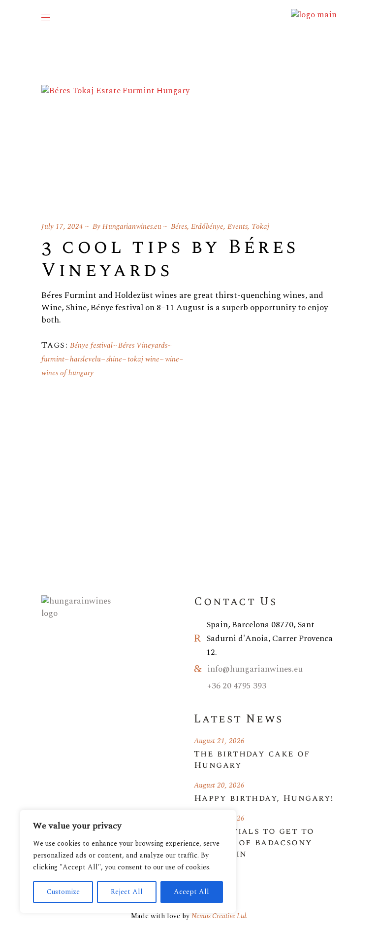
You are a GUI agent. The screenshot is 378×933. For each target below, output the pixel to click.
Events (237, 226)
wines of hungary (67, 373)
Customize (63, 892)
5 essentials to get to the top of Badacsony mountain (254, 842)
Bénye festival (91, 345)
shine (114, 359)
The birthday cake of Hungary (252, 759)
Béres (179, 226)
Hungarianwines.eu (131, 226)
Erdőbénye (207, 226)
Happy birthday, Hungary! (264, 798)
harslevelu (85, 359)
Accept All (191, 892)
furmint (52, 359)
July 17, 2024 (62, 226)
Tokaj (260, 226)
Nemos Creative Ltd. (219, 916)
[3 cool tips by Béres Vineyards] (115, 141)
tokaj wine (143, 359)
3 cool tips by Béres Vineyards (170, 259)
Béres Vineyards (142, 345)
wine (172, 359)
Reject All (127, 892)
